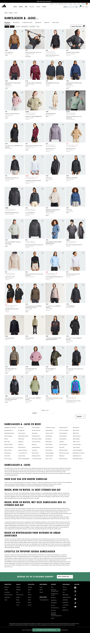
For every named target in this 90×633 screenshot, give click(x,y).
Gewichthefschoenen (23, 436)
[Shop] (4, 6)
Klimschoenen (35, 453)
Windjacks (61, 455)
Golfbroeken (21, 439)
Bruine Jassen (8, 458)
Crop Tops (20, 427)
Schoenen (31, 6)
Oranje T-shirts (49, 433)
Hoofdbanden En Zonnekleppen (36, 436)
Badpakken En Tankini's (10, 427)
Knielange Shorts (36, 455)
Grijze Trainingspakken (24, 458)
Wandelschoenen (63, 450)
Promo (44, 6)
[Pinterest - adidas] (80, 599)
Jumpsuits (34, 450)
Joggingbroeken (36, 447)
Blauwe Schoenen (8, 447)
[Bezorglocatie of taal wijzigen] (86, 4)
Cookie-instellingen (26, 630)
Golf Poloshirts (22, 447)
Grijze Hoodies (21, 455)
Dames (21, 6)
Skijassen (34, 444)
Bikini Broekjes (8, 436)
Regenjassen (49, 441)
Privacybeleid (46, 630)
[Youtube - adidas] (80, 607)
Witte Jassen (76, 430)
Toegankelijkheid (64, 630)
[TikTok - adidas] (80, 603)
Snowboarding (62, 439)
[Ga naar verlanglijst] (83, 6)
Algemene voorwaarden (55, 630)
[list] (45, 22)
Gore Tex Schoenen (64, 430)
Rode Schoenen (49, 447)
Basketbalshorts (8, 430)
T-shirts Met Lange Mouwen (36, 459)
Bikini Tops (7, 441)
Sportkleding (49, 436)
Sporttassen (48, 439)
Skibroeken (7, 455)
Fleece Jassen (21, 433)
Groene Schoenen (36, 430)
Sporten (38, 6)
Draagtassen (21, 430)
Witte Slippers (76, 439)
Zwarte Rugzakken (77, 450)
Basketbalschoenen (9, 433)
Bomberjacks (7, 453)
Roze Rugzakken (50, 453)
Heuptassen (35, 433)
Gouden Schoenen (22, 450)
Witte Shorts (76, 433)
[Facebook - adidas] (80, 588)
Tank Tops (61, 447)
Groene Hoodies (36, 427)
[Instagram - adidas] (80, 592)
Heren (15, 6)
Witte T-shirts (76, 441)
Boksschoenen (8, 450)
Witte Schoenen (77, 436)
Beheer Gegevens (35, 630)
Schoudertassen (63, 433)
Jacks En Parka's (36, 441)
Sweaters (61, 441)
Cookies (41, 630)
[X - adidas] (80, 595)
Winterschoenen (63, 458)
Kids (26, 6)
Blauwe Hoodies (8, 444)
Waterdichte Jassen (64, 453)
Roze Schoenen (49, 455)
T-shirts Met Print (22, 453)
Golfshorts (20, 444)
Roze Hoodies (49, 450)
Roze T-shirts (49, 458)
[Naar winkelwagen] (86, 6)
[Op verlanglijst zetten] (22, 31)
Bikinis (6, 439)
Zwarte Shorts (76, 447)
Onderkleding (49, 430)
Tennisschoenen (63, 444)
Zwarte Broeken (77, 444)
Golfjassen (20, 441)
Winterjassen (76, 427)
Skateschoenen (63, 436)
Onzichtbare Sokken (37, 439)
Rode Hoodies (49, 444)
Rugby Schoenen (63, 427)
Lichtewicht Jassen (50, 427)
